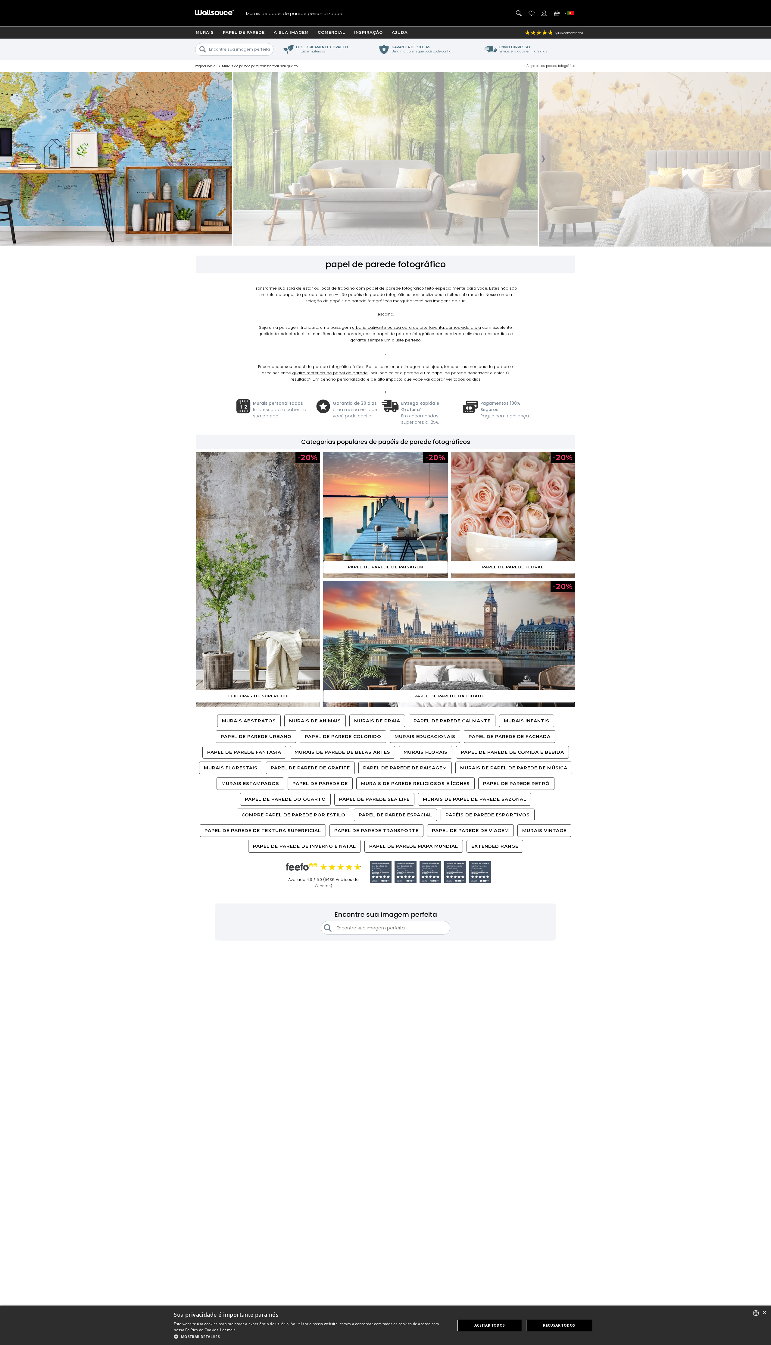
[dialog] (385, 1325)
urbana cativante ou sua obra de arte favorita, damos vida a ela (416, 327)
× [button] (764, 1313)
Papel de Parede (244, 32)
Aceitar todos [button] (489, 1325)
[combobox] (756, 1313)
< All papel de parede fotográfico (549, 65)
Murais (205, 32)
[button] (310, 1336)
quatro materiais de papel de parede (330, 373)
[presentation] (225, 161)
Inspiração (368, 32)
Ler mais (227, 1329)
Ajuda (400, 32)
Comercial (331, 32)
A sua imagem (291, 32)
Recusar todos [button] (559, 1325)
